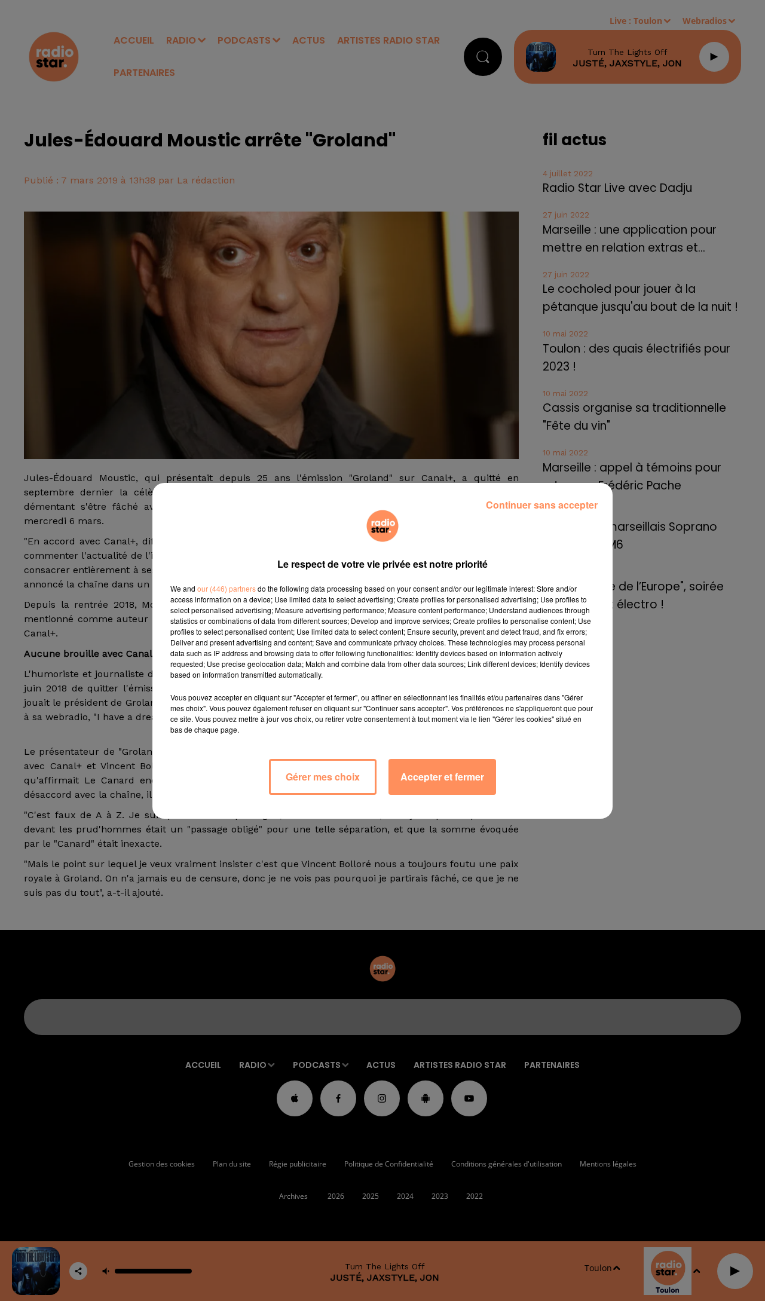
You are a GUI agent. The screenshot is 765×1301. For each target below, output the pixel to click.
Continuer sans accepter (542, 505)
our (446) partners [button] (226, 588)
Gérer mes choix (323, 776)
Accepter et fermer (442, 776)
